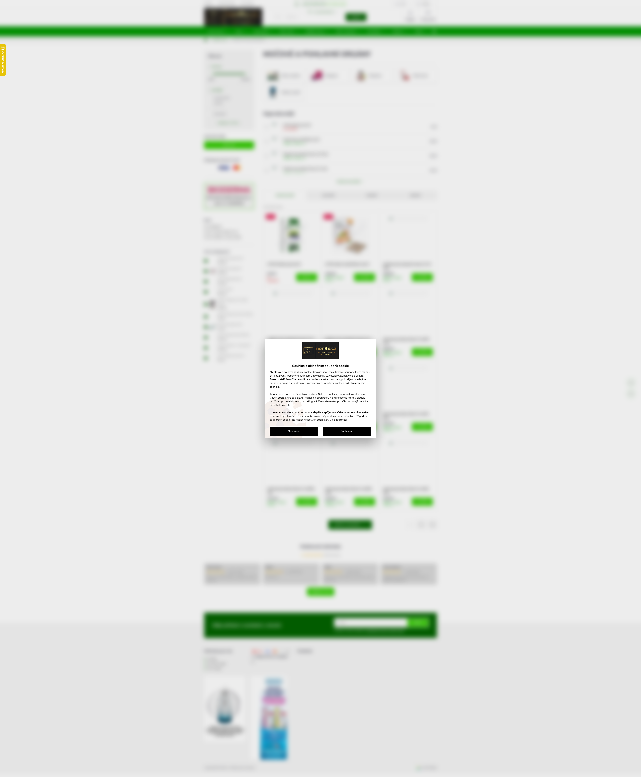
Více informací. (338, 420)
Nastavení (294, 431)
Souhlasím (347, 431)
